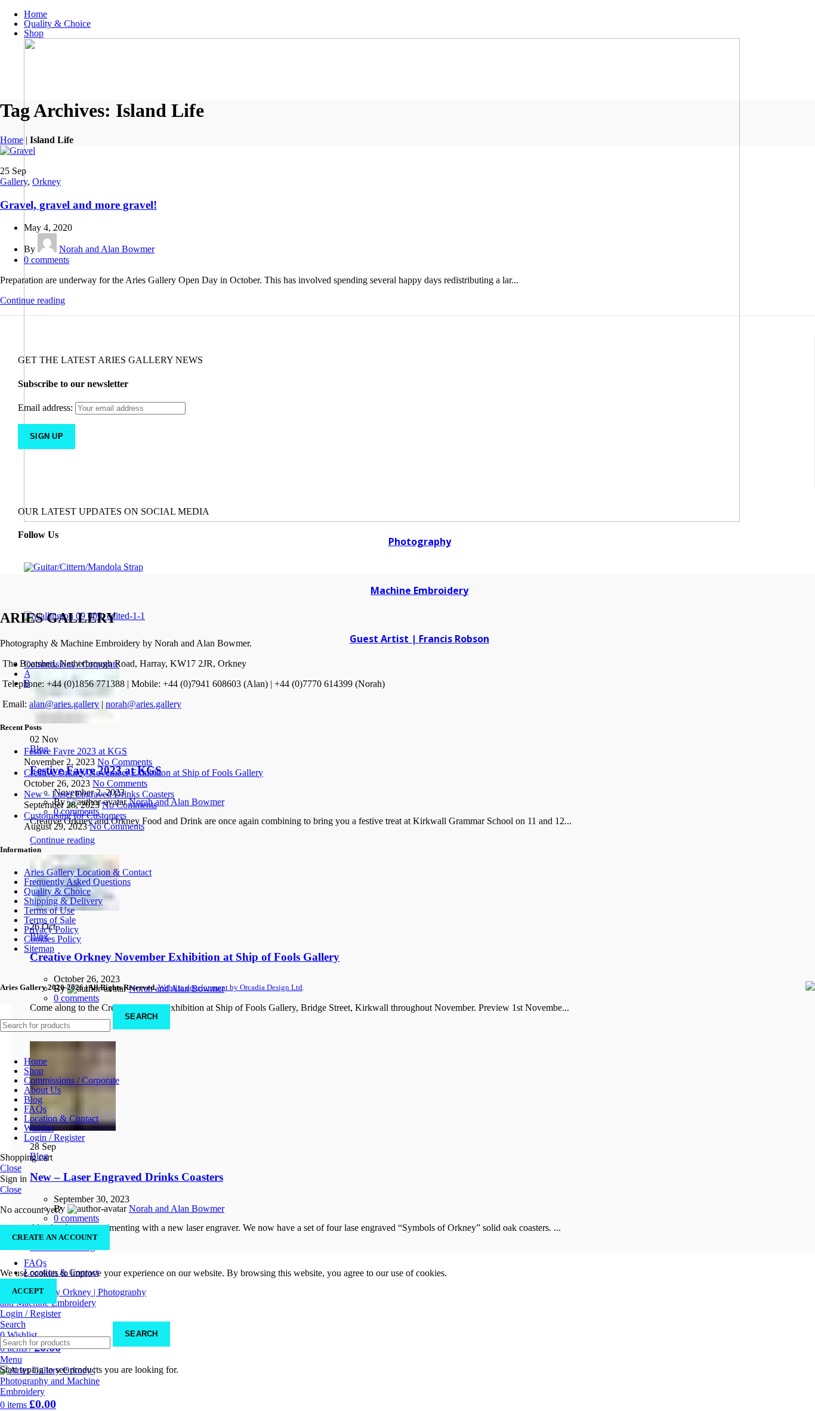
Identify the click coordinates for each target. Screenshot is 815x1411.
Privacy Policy (51, 929)
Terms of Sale (50, 920)
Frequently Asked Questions (77, 882)
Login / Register (54, 1137)
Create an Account (55, 1237)
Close (10, 1168)
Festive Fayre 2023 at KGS (75, 751)
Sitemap (39, 948)
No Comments (124, 762)
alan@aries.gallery (64, 704)
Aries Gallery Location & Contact (88, 872)
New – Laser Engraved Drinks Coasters (126, 1177)
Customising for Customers (75, 815)
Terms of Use (49, 910)
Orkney (46, 182)
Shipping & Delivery (63, 901)
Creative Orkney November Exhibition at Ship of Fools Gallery (184, 957)
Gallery (13, 182)
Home (11, 140)
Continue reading (62, 840)
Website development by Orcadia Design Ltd (230, 987)
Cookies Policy (52, 939)
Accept (28, 1290)
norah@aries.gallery (143, 704)
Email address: (46, 408)
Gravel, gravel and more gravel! (78, 205)
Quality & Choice (57, 891)
